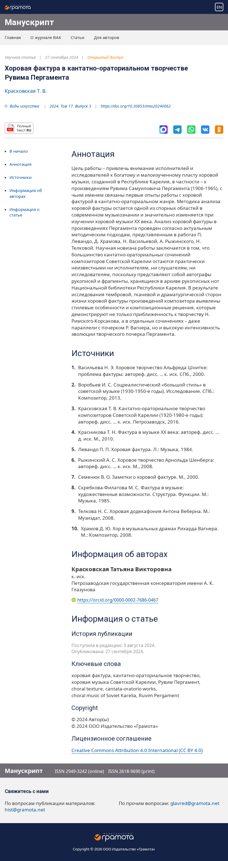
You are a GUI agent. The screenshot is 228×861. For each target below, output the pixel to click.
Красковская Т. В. (26, 90)
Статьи (78, 37)
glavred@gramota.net (194, 803)
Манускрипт (29, 22)
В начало (18, 151)
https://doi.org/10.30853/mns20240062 (136, 106)
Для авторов (106, 37)
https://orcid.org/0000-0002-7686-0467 (117, 600)
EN (219, 7)
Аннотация (20, 164)
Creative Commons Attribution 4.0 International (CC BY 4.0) (137, 750)
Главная (13, 37)
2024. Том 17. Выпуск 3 (70, 106)
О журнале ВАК (45, 37)
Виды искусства (24, 106)
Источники (20, 177)
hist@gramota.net (25, 809)
